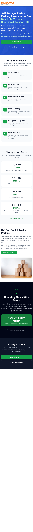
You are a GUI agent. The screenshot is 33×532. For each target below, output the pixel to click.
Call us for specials (17, 362)
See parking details (8, 252)
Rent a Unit (15, 42)
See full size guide (15, 218)
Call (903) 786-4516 (17, 47)
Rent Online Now (15, 357)
